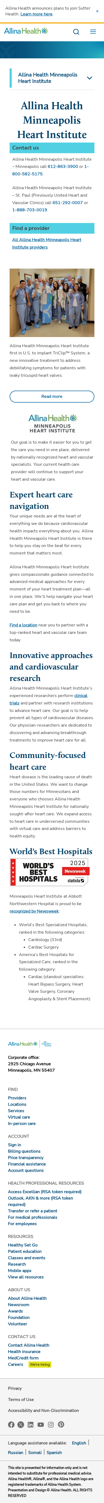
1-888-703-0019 (29, 210)
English (79, 1443)
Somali (35, 1453)
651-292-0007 (68, 203)
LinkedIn (30, 1424)
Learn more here (37, 14)
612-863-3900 (63, 166)
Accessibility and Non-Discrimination (43, 1410)
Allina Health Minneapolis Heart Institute (47, 78)
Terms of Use (21, 1400)
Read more (51, 396)
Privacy (15, 1388)
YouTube (41, 1424)
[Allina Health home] (26, 32)
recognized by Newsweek (34, 911)
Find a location (23, 625)
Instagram (51, 1424)
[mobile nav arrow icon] (88, 78)
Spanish (54, 1453)
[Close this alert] (97, 11)
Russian (15, 1453)
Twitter (20, 1424)
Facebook (11, 1424)
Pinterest (61, 1424)
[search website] (76, 32)
